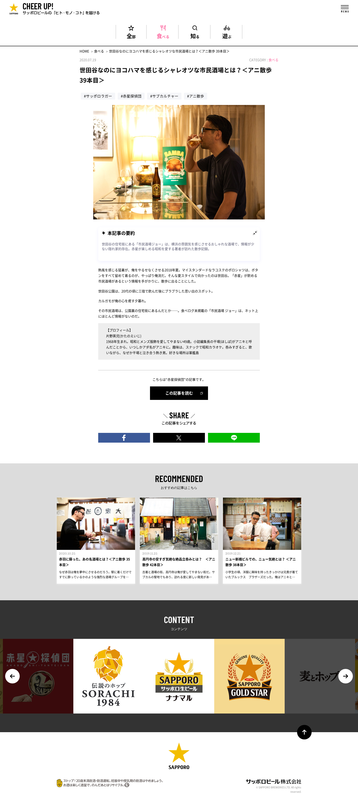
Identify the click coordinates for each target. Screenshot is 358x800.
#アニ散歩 (195, 96)
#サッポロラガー (98, 96)
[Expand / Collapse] (255, 232)
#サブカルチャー (164, 96)
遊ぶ (226, 35)
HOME (84, 51)
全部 (131, 35)
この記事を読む (179, 393)
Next (345, 676)
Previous (12, 676)
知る (195, 35)
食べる (163, 35)
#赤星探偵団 (131, 96)
